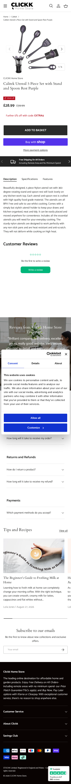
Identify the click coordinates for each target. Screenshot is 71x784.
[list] (35, 49)
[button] (65, 6)
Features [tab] (48, 179)
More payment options (35, 150)
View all (63, 531)
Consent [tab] (13, 363)
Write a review (35, 270)
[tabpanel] (35, 236)
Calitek (14, 16)
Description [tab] (10, 179)
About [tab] (58, 363)
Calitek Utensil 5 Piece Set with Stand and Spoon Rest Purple (27, 19)
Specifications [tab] (30, 179)
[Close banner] (66, 354)
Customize (33, 427)
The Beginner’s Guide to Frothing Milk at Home (31, 580)
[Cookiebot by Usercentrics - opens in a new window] (46, 354)
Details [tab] (36, 363)
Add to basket (35, 130)
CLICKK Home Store (13, 78)
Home (5, 16)
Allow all (35, 417)
